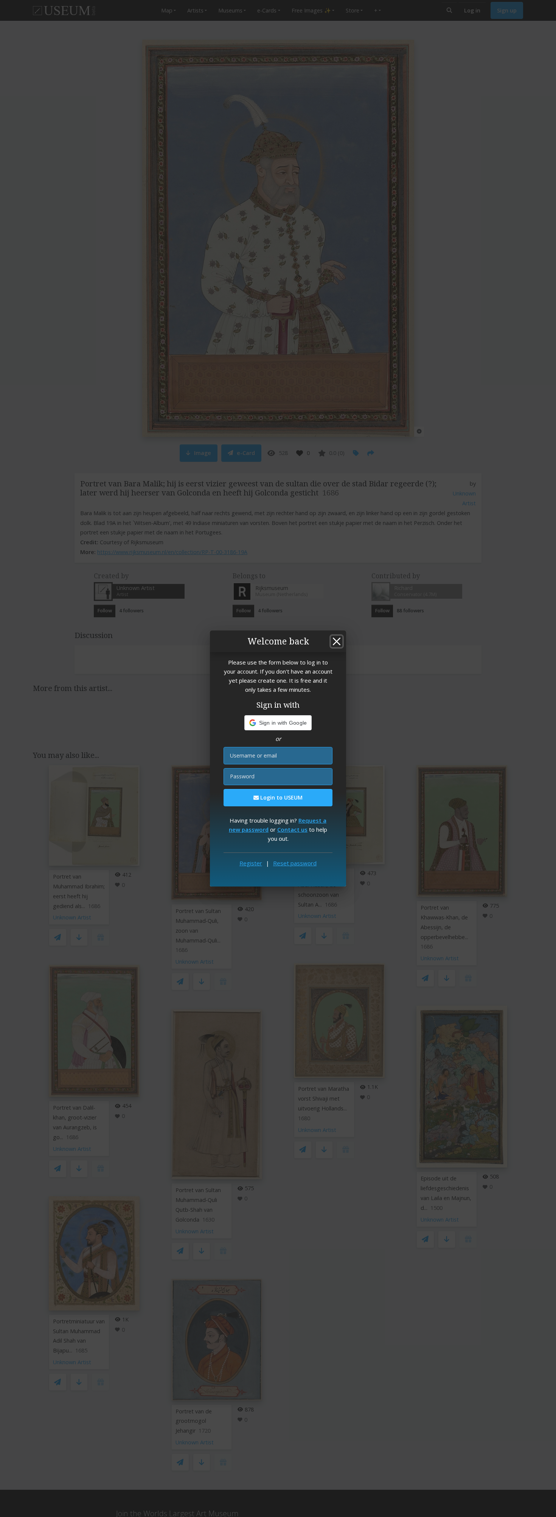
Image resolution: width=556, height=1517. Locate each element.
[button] (278, 722)
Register (250, 863)
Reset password (295, 863)
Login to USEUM (281, 797)
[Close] (336, 641)
